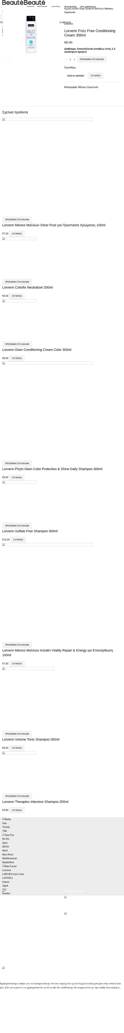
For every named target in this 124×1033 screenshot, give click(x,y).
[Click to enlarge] (8, 59)
